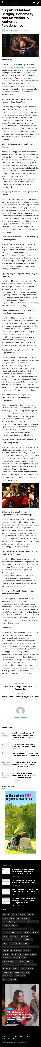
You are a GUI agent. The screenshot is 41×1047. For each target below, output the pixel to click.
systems (15, 968)
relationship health (19, 957)
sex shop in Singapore (24, 961)
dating (5, 936)
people (14, 954)
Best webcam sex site (10, 925)
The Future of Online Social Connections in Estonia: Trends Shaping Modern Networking (23, 775)
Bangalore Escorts (8, 918)
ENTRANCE (24, 936)
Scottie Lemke (13, 31)
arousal (30, 914)
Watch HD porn (20, 975)
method (5, 950)
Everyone (18, 939)
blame (31, 929)
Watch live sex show (9, 979)
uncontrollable (7, 972)
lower (26, 943)
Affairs (21, 1036)
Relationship (6, 1038)
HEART (5, 943)
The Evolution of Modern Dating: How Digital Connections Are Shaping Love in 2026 (24, 764)
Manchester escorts (9, 947)
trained (30, 968)
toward (23, 968)
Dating (10, 1008)
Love (28, 1036)
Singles (15, 1038)
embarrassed (14, 936)
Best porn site (33, 922)
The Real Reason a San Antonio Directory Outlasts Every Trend (23, 745)
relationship (7, 957)
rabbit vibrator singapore (27, 954)
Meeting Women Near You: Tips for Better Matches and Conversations (25, 754)
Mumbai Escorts (16, 950)
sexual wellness (8, 965)
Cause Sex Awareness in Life (12, 932)
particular (6, 954)
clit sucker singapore (31, 932)
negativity (27, 950)
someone (33, 965)
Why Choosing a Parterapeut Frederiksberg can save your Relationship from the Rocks (23, 735)
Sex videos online (21, 965)
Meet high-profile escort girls (28, 947)
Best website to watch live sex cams (14, 929)
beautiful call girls (23, 918)
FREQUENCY (28, 939)
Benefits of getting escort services (14, 922)
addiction (6, 914)
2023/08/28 (25, 31)
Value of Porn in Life (22, 972)
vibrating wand (7, 975)
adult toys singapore (18, 914)
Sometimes (6, 968)
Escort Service (7, 939)
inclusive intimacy (16, 943)
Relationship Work (9, 961)
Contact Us (5, 1036)
